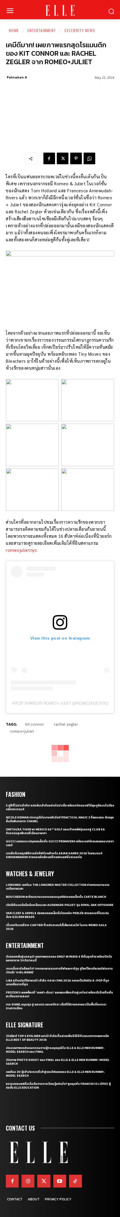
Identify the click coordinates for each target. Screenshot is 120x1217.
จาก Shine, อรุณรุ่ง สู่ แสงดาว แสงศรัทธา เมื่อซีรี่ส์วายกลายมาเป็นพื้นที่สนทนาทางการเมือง (56, 1006)
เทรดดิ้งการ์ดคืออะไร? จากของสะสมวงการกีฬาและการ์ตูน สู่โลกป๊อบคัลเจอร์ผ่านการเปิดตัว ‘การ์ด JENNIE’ (59, 970)
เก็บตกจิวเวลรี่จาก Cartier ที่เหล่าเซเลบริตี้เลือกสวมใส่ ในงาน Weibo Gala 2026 (56, 927)
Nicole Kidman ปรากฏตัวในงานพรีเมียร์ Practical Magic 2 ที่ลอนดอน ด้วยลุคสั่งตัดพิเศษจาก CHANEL (60, 819)
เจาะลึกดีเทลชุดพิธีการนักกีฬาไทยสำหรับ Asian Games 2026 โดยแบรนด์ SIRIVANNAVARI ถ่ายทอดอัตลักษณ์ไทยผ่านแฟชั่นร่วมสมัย (54, 855)
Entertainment (41, 30)
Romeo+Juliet (22, 731)
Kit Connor (34, 724)
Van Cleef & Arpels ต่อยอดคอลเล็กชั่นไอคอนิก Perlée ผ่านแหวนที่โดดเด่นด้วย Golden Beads (57, 915)
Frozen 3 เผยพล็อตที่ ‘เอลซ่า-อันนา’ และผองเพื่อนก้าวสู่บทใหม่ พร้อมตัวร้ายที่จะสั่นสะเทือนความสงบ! (59, 994)
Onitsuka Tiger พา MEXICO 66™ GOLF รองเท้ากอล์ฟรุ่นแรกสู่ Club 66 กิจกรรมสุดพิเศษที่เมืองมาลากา (55, 831)
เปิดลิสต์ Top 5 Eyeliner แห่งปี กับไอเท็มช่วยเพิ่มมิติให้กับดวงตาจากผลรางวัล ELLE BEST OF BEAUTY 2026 (57, 1038)
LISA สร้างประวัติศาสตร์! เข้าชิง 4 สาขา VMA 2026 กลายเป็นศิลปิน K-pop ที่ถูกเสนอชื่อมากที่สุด (57, 982)
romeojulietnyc (21, 550)
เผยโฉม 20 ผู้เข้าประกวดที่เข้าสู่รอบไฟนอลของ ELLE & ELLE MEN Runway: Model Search (55, 1074)
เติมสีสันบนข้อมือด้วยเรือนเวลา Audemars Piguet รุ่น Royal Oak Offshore (59, 905)
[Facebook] (49, 158)
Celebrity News (79, 30)
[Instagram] (28, 1181)
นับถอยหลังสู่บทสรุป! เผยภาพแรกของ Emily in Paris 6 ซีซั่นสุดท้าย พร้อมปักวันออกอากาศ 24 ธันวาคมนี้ (59, 958)
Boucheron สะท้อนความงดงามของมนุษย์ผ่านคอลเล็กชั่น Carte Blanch (56, 897)
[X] (62, 158)
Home (14, 30)
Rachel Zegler (66, 724)
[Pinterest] (76, 158)
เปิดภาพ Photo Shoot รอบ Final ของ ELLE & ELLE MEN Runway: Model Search (58, 1062)
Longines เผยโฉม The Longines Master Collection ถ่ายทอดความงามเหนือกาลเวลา (58, 887)
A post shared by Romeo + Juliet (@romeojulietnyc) (60, 703)
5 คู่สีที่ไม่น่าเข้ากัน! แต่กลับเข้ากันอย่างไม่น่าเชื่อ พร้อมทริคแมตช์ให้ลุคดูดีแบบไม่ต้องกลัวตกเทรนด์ (60, 807)
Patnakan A (17, 77)
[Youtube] (59, 1181)
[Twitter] (43, 1181)
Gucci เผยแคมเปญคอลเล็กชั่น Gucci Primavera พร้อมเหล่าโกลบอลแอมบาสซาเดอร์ (60, 843)
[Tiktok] (75, 1181)
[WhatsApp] (89, 158)
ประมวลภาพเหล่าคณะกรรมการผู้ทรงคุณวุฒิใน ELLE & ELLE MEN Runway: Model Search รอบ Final (55, 1050)
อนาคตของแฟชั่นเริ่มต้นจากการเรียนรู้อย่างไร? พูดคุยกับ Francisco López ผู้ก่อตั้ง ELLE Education (58, 1086)
